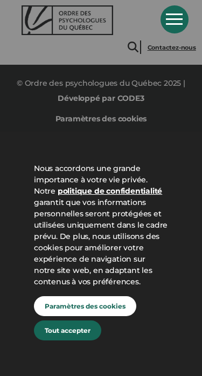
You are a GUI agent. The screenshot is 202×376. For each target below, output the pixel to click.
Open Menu (175, 19)
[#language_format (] (83, 20)
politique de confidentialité (110, 191)
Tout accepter (67, 330)
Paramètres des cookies (85, 306)
